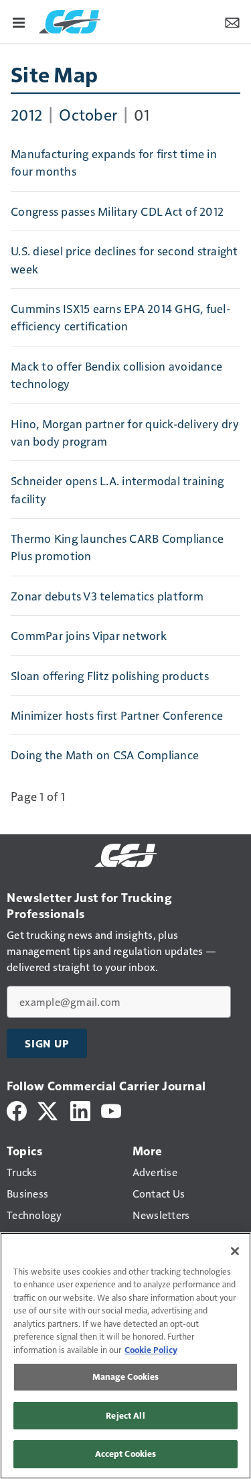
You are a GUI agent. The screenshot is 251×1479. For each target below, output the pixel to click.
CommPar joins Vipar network (89, 635)
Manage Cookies (125, 1376)
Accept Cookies (126, 1453)
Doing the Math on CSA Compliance (105, 754)
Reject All (125, 1415)
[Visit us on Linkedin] (80, 1109)
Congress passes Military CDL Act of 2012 (117, 211)
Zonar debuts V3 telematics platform (107, 595)
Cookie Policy (150, 1349)
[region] (125, 1355)
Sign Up (47, 1043)
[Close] (235, 1251)
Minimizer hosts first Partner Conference (117, 715)
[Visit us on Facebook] (17, 1109)
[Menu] (19, 21)
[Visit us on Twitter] (48, 1109)
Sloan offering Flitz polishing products (110, 675)
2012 (26, 114)
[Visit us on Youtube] (111, 1109)
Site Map (54, 73)
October (88, 114)
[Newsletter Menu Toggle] (232, 21)
